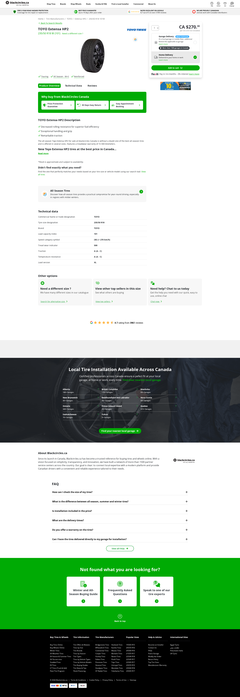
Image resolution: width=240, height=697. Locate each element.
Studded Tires (55, 662)
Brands (63, 4)
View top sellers (103, 301)
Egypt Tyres (174, 645)
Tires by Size (78, 648)
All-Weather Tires (56, 653)
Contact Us (152, 648)
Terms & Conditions (78, 680)
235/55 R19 (130, 665)
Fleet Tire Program (57, 671)
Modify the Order (154, 656)
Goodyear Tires (101, 668)
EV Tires (53, 665)
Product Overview (49, 85)
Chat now (155, 301)
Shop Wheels (76, 4)
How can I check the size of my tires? (72, 492)
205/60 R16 (130, 650)
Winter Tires (54, 650)
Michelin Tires (116, 653)
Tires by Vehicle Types (81, 659)
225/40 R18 (130, 656)
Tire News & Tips (79, 668)
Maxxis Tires (116, 650)
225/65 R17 (130, 662)
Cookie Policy (94, 680)
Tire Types (77, 656)
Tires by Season (79, 653)
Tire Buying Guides (80, 665)
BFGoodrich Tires (102, 648)
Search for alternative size (53, 301)
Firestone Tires (101, 662)
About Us (152, 4)
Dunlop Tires (100, 656)
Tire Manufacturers (104, 637)
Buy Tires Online (56, 645)
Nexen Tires (116, 656)
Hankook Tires (116, 645)
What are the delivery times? (68, 520)
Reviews (92, 85)
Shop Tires (51, 4)
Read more (43, 153)
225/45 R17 (130, 659)
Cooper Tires (100, 653)
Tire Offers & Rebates (81, 645)
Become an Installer (156, 645)
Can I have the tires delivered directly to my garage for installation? (89, 539)
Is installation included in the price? (72, 510)
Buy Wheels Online (57, 648)
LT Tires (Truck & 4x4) (58, 668)
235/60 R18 (130, 668)
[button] (120, 431)
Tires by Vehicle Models (82, 662)
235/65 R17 (130, 671)
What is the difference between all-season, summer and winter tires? (90, 501)
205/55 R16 (130, 648)
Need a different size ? (72, 33)
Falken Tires (100, 659)
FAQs (150, 650)
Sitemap (133, 680)
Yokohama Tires (117, 671)
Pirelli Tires (115, 659)
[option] (175, 86)
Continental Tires (102, 650)
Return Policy (153, 659)
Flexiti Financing (79, 671)
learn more (194, 74)
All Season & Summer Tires (60, 656)
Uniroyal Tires (116, 665)
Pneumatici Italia (176, 650)
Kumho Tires (116, 648)
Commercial (138, 4)
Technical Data (73, 85)
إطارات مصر (174, 648)
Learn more (163, 44)
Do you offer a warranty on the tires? (72, 529)
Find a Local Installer (120, 4)
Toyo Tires (115, 662)
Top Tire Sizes (153, 662)
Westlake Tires (117, 668)
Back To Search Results (51, 23)
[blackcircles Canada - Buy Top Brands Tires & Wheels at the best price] (20, 4)
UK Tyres (173, 653)
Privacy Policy (107, 680)
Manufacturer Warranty (157, 665)
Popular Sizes (132, 637)
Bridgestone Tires (102, 645)
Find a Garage (153, 653)
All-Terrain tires (56, 659)
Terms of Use (121, 680)
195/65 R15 (130, 645)
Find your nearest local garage (142, 380)
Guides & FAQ (101, 4)
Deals (88, 4)
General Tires (100, 665)
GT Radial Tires (101, 671)
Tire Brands (77, 650)
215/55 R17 (130, 653)
